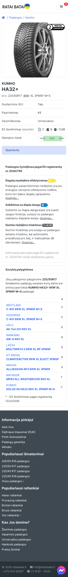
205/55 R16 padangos (16, 461)
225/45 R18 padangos (16, 476)
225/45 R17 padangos (16, 471)
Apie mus (8, 427)
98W (26, 95)
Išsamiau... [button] (12, 198)
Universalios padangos (16, 539)
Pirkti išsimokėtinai (14, 437)
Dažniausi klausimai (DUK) (18, 432)
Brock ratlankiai (12, 510)
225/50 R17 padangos (16, 466)
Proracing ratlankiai (14, 500)
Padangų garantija (13, 442)
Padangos (15, 17)
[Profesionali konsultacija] (61, 570)
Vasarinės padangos (15, 534)
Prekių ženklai (11, 549)
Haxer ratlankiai (12, 495)
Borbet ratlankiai (12, 505)
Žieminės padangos (14, 529)
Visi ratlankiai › (11, 515)
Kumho (30, 17)
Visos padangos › (13, 481)
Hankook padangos (14, 544)
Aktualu (6, 447)
